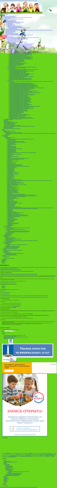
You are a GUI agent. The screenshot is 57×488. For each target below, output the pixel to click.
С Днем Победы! (10, 209)
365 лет (3, 453)
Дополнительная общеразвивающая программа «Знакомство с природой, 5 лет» (21, 46)
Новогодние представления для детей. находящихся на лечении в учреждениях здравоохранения (22, 195)
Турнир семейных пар (10, 221)
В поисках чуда (9, 162)
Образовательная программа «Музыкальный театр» (15, 39)
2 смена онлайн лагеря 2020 (10, 258)
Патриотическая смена (9, 239)
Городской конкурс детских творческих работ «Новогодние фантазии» (18, 166)
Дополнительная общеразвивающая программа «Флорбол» (18, 71)
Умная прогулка (9, 222)
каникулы (11, 454)
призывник (54, 454)
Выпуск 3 (3, 287)
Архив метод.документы (9, 36)
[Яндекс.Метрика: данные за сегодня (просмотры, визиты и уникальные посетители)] (5, 485)
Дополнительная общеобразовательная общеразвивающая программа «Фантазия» (21, 88)
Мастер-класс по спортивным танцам (13, 189)
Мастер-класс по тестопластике (12, 190)
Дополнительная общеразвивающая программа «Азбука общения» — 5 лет (20, 45)
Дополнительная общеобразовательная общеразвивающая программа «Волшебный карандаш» (23, 85)
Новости (3, 129)
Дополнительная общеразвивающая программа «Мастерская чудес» (19, 103)
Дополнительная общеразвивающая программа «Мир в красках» (19, 105)
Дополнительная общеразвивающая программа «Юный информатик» (18, 231)
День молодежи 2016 (10, 168)
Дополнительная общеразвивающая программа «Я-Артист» (18, 110)
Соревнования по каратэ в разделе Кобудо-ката (14, 214)
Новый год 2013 (9, 199)
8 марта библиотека (10, 153)
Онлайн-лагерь (6, 236)
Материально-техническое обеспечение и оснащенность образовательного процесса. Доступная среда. (19, 126)
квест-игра (14, 454)
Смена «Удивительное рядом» (10, 241)
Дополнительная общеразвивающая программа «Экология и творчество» (18, 227)
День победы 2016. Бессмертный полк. (13, 172)
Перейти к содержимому (4, 14)
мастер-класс (27, 454)
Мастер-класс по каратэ (11, 188)
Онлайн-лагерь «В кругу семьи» (11, 238)
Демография (7, 245)
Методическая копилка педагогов (11, 254)
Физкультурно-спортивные (11, 68)
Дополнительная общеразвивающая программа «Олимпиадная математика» (20, 44)
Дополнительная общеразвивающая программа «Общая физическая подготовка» (21, 74)
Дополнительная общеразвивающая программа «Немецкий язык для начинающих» (22, 43)
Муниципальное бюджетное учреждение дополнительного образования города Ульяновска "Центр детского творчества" (18, 0)
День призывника (10, 173)
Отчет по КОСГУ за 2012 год (10, 124)
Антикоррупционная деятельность (11, 20)
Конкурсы (3, 255)
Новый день (33, 453)
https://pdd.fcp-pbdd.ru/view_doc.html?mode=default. (7, 282)
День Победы (19, 453)
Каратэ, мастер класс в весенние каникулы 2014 (14, 179)
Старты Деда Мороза (10, 218)
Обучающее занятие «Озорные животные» (10, 336)
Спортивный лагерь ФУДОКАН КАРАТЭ (13, 216)
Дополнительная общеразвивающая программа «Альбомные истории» (20, 89)
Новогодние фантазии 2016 (11, 197)
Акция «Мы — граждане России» (12, 161)
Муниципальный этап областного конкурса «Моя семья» (16, 194)
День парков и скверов (10, 170)
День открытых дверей (10, 169)
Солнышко (40, 453)
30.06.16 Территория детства (11, 151)
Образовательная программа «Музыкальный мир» (17, 63)
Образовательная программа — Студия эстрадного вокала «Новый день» (20, 117)
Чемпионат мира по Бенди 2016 (12, 223)
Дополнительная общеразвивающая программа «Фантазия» (18, 95)
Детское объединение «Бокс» (10, 137)
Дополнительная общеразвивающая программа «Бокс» (17, 72)
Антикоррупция (4, 259)
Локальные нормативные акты (10, 24)
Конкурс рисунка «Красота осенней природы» (14, 182)
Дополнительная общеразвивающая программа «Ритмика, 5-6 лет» (19, 51)
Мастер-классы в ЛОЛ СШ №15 (12, 191)
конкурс (18, 454)
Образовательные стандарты (8, 119)
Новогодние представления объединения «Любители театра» (16, 196)
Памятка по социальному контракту (9, 338)
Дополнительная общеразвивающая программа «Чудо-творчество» (19, 107)
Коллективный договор (9, 32)
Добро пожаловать (7, 461)
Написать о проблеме (9, 370)
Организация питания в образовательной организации (12, 128)
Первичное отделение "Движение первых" (12, 475)
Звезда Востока (9, 177)
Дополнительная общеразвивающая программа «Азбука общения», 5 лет (20, 53)
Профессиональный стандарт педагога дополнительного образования (16, 29)
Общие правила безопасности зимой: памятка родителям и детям (17, 244)
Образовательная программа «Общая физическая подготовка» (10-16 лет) (20, 78)
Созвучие (37, 453)
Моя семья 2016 (9, 193)
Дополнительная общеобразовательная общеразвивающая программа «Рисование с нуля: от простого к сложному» (26, 87)
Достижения (4, 260)
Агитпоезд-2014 (9, 160)
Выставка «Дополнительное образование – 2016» (15, 164)
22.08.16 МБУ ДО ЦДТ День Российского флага (14, 148)
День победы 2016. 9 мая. (11, 171)
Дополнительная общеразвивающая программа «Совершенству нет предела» (21, 91)
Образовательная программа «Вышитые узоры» (16, 111)
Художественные (10, 80)
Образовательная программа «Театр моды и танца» (17, 116)
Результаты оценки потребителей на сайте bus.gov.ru (14, 132)
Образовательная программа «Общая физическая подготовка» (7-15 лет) (20, 79)
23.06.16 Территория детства (11, 149)
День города (23, 453)
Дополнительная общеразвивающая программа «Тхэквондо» (18, 75)
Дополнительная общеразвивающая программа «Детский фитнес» (19, 73)
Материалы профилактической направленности (13, 246)
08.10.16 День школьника (11, 140)
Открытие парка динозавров (11, 203)
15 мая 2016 (9, 145)
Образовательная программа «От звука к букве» (16, 64)
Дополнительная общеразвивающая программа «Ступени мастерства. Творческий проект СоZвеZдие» (25, 92)
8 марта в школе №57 (10, 155)
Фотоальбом (6, 136)
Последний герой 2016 (10, 206)
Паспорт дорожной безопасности (5, 292)
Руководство (6, 120)
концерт (21, 454)
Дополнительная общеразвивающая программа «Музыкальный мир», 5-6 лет (21, 57)
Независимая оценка (7, 131)
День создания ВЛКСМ (11, 175)
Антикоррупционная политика (12, 28)
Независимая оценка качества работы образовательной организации (19, 27)
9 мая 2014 (9, 157)
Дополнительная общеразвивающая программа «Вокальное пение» (19, 98)
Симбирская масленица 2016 (11, 211)
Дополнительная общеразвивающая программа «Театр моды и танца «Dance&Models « (22, 94)
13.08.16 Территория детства (11, 144)
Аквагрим (11, 453)
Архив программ (11, 82)
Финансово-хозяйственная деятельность (10, 123)
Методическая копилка (7, 252)
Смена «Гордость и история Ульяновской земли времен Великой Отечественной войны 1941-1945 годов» (22, 240)
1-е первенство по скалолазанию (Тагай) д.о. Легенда (15, 141)
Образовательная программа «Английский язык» (16, 60)
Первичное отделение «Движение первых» (10, 248)
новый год (42, 454)
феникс (47, 455)
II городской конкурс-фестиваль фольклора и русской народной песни (18, 158)
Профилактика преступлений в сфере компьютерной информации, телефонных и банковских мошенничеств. (17, 271)
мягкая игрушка (37, 454)
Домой (5, 460)
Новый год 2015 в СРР (10, 200)
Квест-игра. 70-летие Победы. (12, 181)
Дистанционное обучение (8, 235)
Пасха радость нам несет (11, 204)
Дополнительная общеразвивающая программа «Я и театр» (18, 109)
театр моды (34, 455)
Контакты (3, 261)
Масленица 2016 (10, 186)
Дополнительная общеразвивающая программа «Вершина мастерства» (20, 97)
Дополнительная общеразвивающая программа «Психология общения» (20, 58)
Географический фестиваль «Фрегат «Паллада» (14, 165)
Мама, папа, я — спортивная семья (12, 185)
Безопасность (8, 243)
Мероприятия (8, 138)
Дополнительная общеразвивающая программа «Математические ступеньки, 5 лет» (22, 47)
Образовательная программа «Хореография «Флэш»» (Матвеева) (17, 42)
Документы (5, 19)
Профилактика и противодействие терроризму (11, 247)
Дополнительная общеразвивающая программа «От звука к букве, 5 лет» (20, 49)
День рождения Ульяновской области (13, 174)
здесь (18, 289)
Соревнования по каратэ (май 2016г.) (13, 213)
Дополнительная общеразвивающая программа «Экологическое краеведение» (21, 108)
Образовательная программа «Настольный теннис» (17, 77)
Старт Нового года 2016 (11, 217)
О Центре (3, 130)
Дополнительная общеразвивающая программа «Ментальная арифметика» (20, 104)
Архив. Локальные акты (11, 25)
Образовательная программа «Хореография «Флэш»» (15, 41)
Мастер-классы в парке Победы (9, 337)
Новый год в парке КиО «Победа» (12, 201)
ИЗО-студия (27, 453)
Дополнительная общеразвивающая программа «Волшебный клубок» (20, 100)
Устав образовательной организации (11, 21)
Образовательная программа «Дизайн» (15, 113)
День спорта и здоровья (11, 176)
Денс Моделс (15, 453)
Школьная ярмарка (52, 453)
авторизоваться (16, 329)
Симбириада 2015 (10, 210)
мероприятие (33, 454)
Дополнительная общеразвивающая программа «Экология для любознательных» (21, 76)
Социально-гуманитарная (10, 228)
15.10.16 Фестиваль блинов (11, 146)
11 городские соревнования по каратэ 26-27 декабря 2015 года (16, 142)
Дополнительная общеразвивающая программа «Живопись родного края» (20, 102)
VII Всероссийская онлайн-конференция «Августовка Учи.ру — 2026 (14, 335)
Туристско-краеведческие (11, 66)
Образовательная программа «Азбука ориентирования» (17, 67)
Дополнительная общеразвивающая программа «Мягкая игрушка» (19, 90)
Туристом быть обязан (10, 220)
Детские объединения (7, 226)
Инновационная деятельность (8, 127)
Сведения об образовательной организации (8, 16)
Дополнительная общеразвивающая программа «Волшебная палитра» (20, 99)
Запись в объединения (9, 466)
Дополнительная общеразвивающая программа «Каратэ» (18, 70)
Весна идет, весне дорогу (11, 163)
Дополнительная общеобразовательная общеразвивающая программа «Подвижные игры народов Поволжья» (22, 37)
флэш (53, 455)
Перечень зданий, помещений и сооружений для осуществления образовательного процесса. (18, 17)
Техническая (8, 230)
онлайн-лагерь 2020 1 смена (10, 237)
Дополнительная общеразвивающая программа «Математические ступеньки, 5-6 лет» (22, 48)
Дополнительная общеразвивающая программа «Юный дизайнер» (19, 96)
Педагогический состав (7, 121)
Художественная (8, 234)
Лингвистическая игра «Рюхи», (12, 183)
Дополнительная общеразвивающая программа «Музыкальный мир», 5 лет (20, 56)
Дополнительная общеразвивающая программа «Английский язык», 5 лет (20, 54)
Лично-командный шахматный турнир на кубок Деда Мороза (16, 184)
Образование (6, 35)
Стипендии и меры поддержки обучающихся (11, 122)
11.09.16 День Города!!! (11, 143)
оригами (45, 454)
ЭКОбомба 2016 (9, 224)
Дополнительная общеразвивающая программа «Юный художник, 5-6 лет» (20, 52)
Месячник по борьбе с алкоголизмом (13, 192)
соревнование (13, 455)
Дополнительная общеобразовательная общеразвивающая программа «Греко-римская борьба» (23, 69)
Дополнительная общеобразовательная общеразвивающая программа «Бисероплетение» (22, 83)
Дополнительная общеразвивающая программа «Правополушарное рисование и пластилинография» (24, 106)
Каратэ (30, 453)
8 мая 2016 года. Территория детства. (13, 156)
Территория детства (45, 453)
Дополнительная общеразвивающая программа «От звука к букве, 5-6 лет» (20, 50)
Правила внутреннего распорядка (11, 31)
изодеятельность (7, 454)
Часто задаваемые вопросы (8, 242)
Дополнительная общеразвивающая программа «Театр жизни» (18, 93)
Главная (3, 15)
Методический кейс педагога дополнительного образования (13, 250)
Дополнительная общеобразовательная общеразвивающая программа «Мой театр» (21, 84)
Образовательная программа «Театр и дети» (14, 40)
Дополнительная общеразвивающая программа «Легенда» (18, 55)
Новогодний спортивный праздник (12, 198)
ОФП (5, 257)
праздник (50, 454)
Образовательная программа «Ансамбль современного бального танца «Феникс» (21, 118)
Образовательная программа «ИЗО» (14, 62)
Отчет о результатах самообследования (12, 33)
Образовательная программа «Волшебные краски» (17, 61)
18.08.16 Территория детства (11, 147)
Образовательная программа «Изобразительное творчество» (18, 114)
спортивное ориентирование (26, 455)
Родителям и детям (5, 135)
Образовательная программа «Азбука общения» (16, 59)
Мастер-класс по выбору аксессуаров (13, 187)
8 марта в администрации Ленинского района (14, 154)
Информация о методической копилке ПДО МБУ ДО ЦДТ (15, 253)
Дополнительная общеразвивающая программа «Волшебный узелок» (19, 101)
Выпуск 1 (3, 285)
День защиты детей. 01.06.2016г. (12, 167)
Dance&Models (7, 453)
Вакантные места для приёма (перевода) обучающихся (12, 125)
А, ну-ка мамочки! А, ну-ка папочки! (13, 159)
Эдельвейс (55, 453)
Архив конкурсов (6, 256)
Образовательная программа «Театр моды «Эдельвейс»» (17, 115)
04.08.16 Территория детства (11, 139)
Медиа (3, 262)
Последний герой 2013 (10, 205)
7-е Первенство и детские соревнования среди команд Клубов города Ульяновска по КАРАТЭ (21, 152)
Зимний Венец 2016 (10, 178)
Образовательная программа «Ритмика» (15, 65)
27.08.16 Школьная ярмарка (11, 150)
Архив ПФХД (9, 23)
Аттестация (5, 251)
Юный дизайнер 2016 (10, 225)
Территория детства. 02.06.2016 (12, 219)
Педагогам (3, 249)
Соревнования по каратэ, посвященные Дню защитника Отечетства (17, 215)
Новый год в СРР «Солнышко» (12, 202)
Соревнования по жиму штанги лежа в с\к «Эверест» (15, 212)
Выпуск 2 (3, 286)
